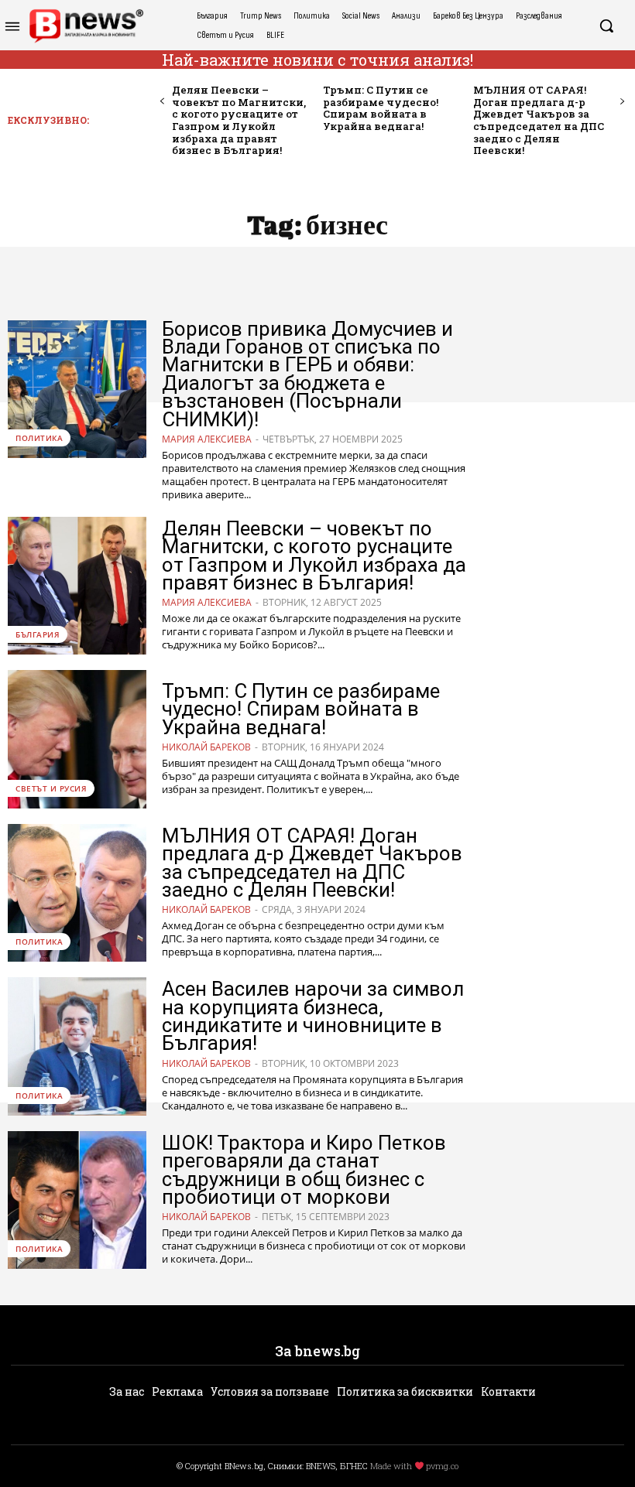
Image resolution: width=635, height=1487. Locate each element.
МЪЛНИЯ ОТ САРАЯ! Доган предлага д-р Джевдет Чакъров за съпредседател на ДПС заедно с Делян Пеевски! (538, 120)
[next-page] (621, 101)
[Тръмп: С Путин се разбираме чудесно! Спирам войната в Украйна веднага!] (77, 739)
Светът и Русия (51, 788)
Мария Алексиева (207, 439)
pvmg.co (442, 1466)
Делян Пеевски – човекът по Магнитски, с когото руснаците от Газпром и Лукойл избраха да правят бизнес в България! (239, 120)
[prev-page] (162, 101)
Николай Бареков (206, 747)
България (37, 634)
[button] (606, 25)
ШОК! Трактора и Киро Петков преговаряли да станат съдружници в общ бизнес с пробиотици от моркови (304, 1169)
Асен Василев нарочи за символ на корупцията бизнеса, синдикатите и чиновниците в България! (313, 1016)
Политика (39, 437)
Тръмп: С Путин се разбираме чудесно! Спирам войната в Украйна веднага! (380, 108)
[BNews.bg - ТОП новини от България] (86, 26)
